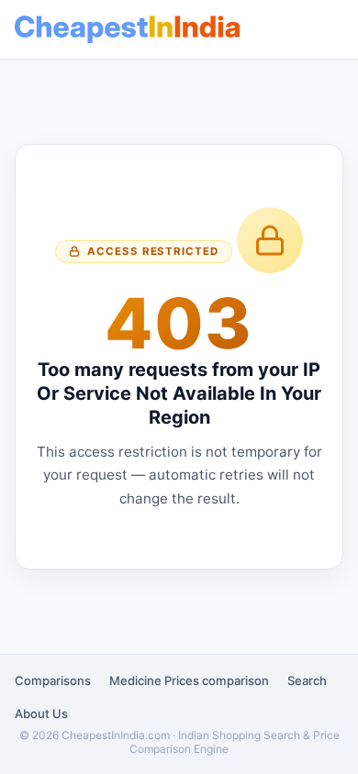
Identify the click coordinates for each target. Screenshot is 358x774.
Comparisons (53, 680)
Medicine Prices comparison (189, 680)
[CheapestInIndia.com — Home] (127, 29)
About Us (41, 713)
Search (307, 680)
